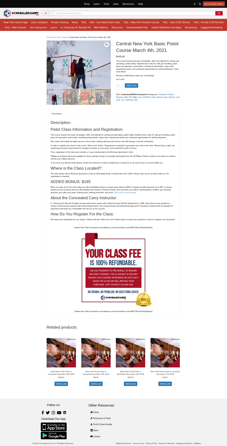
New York (56, 37)
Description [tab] (57, 114)
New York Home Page (16, 22)
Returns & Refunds (167, 443)
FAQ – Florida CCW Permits (209, 22)
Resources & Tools (101, 418)
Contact (96, 436)
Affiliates (197, 443)
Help (140, 3)
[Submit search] (219, 13)
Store (95, 430)
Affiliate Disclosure (123, 443)
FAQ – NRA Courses (15, 27)
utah (135, 100)
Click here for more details (125, 192)
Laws (116, 3)
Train (106, 3)
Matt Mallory (101, 27)
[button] (106, 44)
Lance (53, 27)
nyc (122, 100)
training (128, 100)
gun (166, 97)
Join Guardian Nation (214, 4)
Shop (87, 3)
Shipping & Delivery (184, 443)
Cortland (64, 37)
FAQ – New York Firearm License (141, 22)
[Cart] (200, 4)
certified (146, 97)
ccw (140, 97)
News (75, 22)
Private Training (59, 22)
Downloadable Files (137, 27)
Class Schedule (39, 22)
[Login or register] (194, 4)
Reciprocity (191, 27)
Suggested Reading (211, 27)
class (153, 97)
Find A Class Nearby (102, 424)
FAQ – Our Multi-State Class (104, 22)
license (172, 97)
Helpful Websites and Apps (166, 27)
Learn (97, 3)
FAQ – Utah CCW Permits (176, 22)
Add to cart (131, 85)
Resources (128, 3)
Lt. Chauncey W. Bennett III (75, 27)
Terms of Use (138, 443)
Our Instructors (38, 27)
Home (49, 37)
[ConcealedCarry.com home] (21, 13)
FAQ (83, 22)
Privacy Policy (151, 443)
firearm (160, 97)
